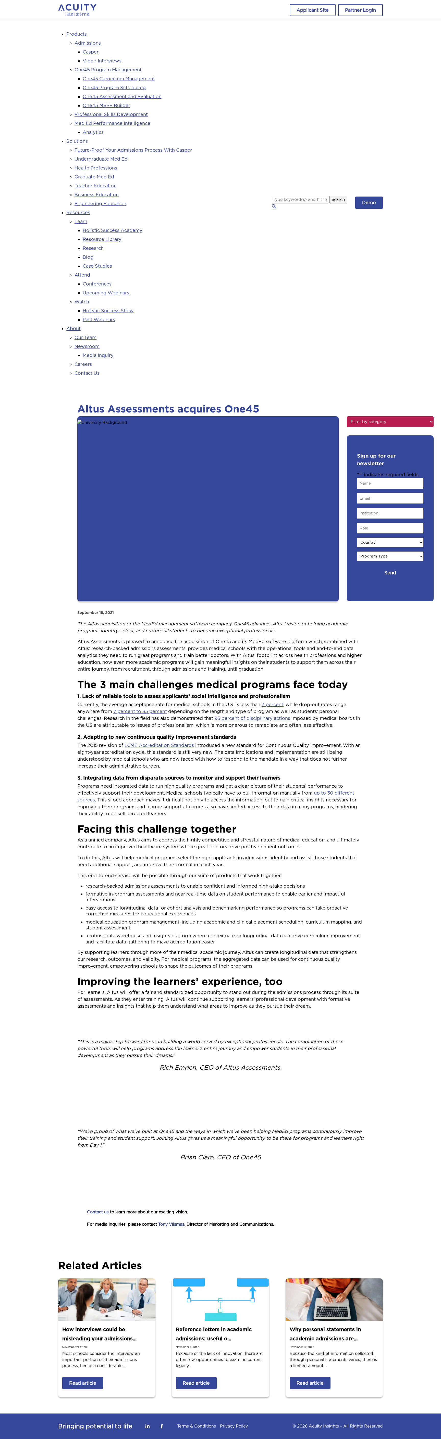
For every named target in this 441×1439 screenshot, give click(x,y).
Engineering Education (100, 203)
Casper (91, 52)
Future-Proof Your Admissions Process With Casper (133, 150)
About (73, 328)
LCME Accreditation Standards (159, 745)
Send (390, 572)
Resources (78, 212)
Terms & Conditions (196, 1426)
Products (76, 34)
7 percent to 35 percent (140, 711)
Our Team (85, 337)
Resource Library (102, 239)
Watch (82, 301)
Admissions (88, 43)
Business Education (97, 194)
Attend (82, 275)
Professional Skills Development (111, 114)
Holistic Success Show (108, 310)
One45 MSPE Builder (106, 105)
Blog (88, 257)
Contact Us (87, 373)
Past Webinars (99, 319)
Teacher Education (96, 185)
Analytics (93, 132)
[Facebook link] (162, 1426)
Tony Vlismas (171, 1224)
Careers (83, 364)
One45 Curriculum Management (119, 78)
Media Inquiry (98, 355)
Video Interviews (102, 60)
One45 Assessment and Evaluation (122, 96)
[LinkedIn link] (147, 1426)
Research (93, 248)
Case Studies (97, 266)
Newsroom (87, 346)
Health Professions (96, 168)
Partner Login (360, 10)
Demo (369, 202)
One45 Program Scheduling (114, 87)
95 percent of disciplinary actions (252, 718)
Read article (82, 1383)
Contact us (98, 1212)
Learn (81, 221)
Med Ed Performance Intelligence (112, 123)
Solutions (77, 141)
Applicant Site (313, 10)
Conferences (97, 284)
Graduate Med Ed (94, 176)
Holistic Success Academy (112, 230)
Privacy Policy (234, 1426)
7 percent (272, 704)
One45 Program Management (108, 69)
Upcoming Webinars (106, 292)
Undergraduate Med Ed (101, 159)
